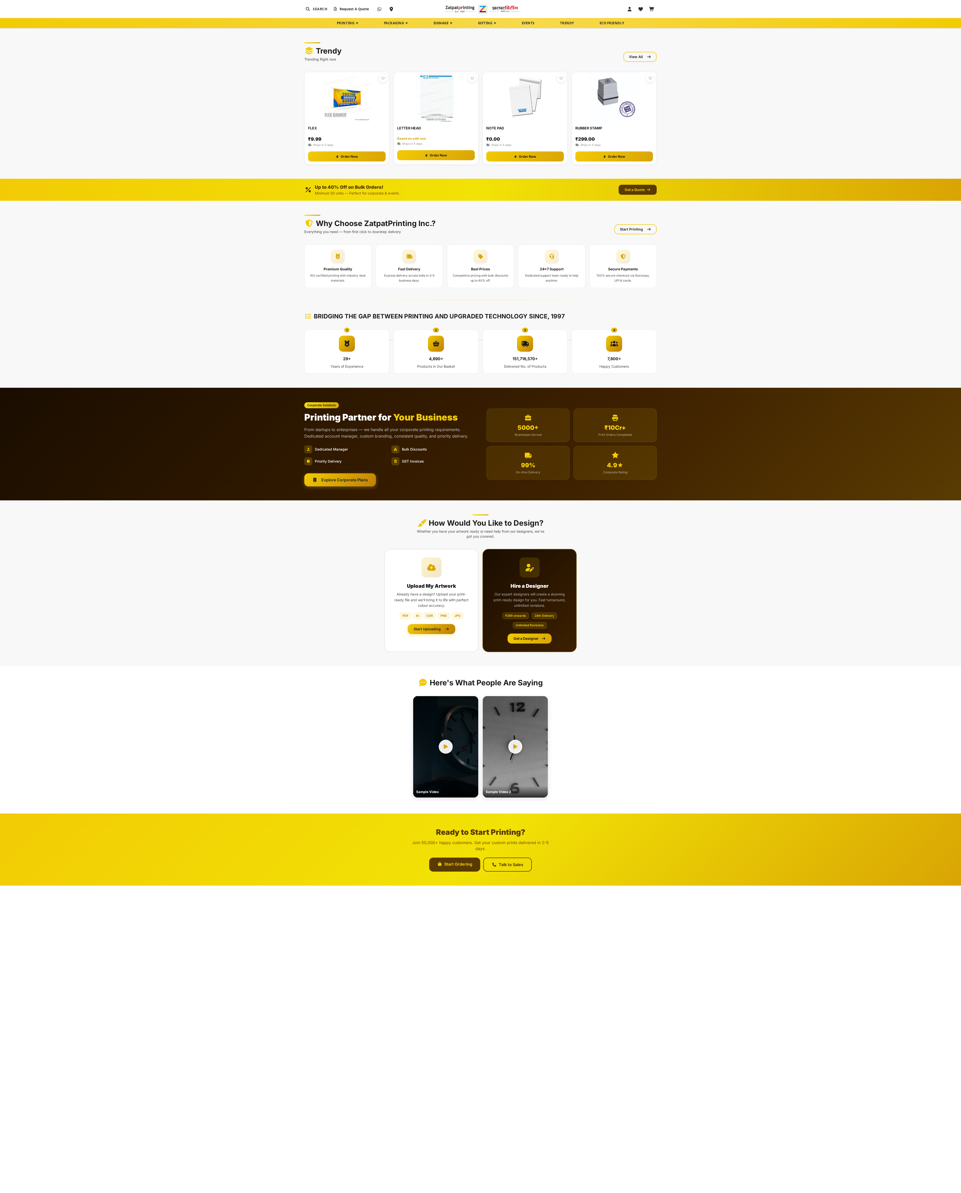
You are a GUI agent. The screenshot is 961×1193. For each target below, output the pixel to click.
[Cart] (652, 9)
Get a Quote (635, 189)
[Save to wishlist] (383, 78)
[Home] (482, 9)
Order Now (349, 156)
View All (636, 57)
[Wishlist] (641, 9)
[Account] (630, 9)
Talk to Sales (511, 864)
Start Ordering (458, 864)
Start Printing (631, 229)
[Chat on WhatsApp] (379, 9)
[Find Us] (391, 9)
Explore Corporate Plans (344, 479)
